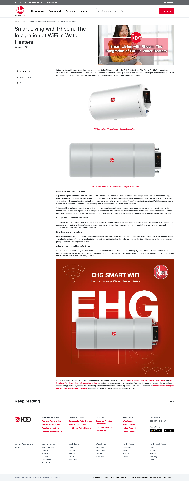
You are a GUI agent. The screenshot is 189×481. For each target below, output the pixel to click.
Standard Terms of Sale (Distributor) (162, 477)
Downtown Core (48, 447)
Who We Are (128, 421)
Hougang (153, 450)
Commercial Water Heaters (80, 421)
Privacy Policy (97, 477)
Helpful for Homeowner (50, 418)
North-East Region (158, 444)
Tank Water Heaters (50, 428)
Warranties (71, 11)
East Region (74, 444)
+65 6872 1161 (52, 2)
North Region (129, 444)
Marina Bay (46, 453)
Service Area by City (24, 444)
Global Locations (130, 432)
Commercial (55, 11)
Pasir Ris (72, 453)
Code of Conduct (121, 477)
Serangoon (154, 447)
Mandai (125, 457)
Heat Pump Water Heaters (80, 428)
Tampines (72, 450)
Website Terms (109, 477)
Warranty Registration (51, 421)
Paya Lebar (73, 460)
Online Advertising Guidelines (138, 477)
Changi (71, 457)
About (84, 11)
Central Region (48, 444)
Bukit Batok (100, 457)
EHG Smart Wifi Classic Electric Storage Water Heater (143, 380)
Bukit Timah (46, 463)
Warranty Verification (51, 424)
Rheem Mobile (155, 427)
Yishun (125, 450)
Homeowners (37, 11)
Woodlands (127, 447)
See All (17, 447)
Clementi (99, 453)
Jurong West (100, 450)
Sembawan (127, 453)
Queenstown (46, 460)
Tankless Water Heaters (52, 432)
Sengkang (153, 457)
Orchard (45, 450)
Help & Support (37, 2)
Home (17, 21)
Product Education (104, 427)
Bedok (71, 447)
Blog (23, 21)
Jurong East (100, 447)
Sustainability (21, 2)
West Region (102, 444)
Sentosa (45, 457)
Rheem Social (155, 418)
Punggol (153, 453)
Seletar (152, 460)
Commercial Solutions (76, 418)
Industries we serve (77, 424)
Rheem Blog (101, 431)
